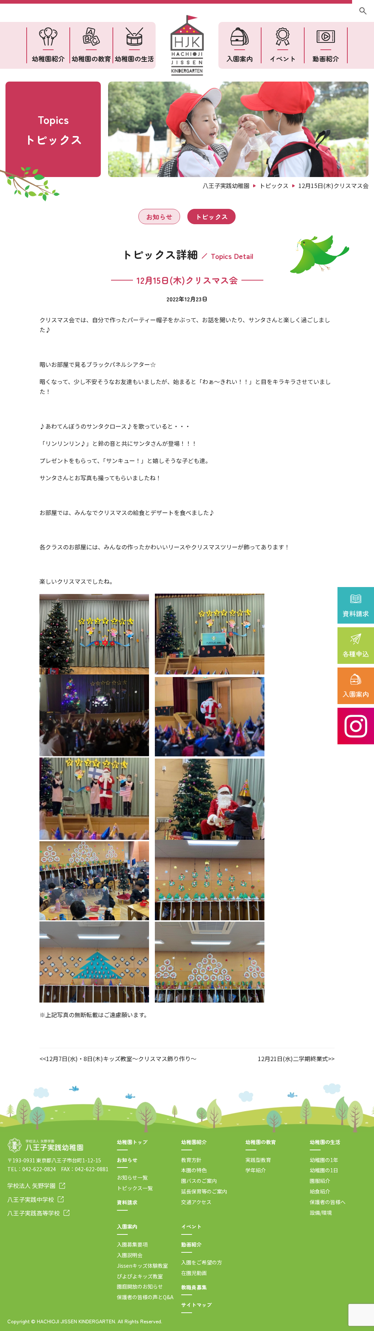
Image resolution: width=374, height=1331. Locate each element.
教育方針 (191, 1159)
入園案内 (356, 694)
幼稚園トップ (132, 1142)
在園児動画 (194, 1273)
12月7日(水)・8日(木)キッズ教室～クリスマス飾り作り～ (121, 1058)
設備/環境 (321, 1212)
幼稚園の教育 (91, 58)
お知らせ (159, 216)
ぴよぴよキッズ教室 (140, 1276)
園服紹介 (320, 1180)
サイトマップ (196, 1304)
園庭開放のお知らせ (140, 1286)
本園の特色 (194, 1170)
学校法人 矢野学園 (31, 1185)
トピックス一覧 (135, 1188)
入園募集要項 (132, 1244)
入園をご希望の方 (201, 1262)
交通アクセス (196, 1202)
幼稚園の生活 (134, 58)
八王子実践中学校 (30, 1199)
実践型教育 (258, 1159)
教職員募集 (194, 1287)
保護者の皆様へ (328, 1202)
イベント (283, 58)
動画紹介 (326, 58)
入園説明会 (129, 1255)
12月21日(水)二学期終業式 (293, 1058)
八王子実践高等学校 (33, 1212)
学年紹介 (255, 1170)
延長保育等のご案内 (204, 1191)
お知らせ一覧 (132, 1177)
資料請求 (356, 613)
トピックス (211, 216)
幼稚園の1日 (324, 1170)
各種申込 (356, 653)
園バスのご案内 (199, 1180)
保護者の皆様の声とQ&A (145, 1297)
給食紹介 (320, 1191)
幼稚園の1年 (324, 1159)
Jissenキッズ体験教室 (142, 1265)
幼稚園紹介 (48, 58)
